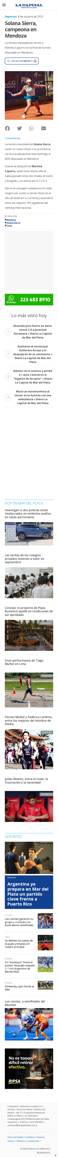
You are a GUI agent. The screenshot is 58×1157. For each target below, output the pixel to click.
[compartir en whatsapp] (35, 128)
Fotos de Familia (15, 1137)
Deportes (11, 16)
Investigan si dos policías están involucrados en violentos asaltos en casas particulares (28, 513)
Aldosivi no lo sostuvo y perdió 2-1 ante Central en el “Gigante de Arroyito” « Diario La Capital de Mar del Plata (29, 376)
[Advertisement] (29, 260)
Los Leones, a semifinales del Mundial (25, 1003)
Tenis (9, 225)
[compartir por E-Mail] (47, 128)
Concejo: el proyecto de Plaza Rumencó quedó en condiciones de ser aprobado (29, 611)
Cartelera (29, 1137)
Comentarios (12, 138)
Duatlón (47, 732)
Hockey (48, 1011)
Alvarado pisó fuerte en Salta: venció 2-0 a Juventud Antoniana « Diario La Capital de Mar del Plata (29, 331)
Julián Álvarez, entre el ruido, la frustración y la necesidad (26, 780)
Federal (9, 958)
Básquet (11, 877)
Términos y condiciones (27, 1141)
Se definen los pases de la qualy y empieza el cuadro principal (19, 943)
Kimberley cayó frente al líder (19, 988)
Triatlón (47, 675)
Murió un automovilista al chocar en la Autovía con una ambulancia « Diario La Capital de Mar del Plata (29, 397)
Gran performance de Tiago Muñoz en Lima (24, 662)
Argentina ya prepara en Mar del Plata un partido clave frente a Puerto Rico (27, 894)
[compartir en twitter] (23, 128)
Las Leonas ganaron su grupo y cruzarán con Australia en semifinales (19, 922)
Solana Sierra (13, 222)
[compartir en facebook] (11, 128)
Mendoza (11, 219)
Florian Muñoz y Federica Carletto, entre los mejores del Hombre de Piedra (29, 720)
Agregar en (22, 60)
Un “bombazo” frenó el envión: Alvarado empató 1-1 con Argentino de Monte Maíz (20, 966)
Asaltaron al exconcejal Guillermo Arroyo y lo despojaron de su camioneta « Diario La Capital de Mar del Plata (29, 354)
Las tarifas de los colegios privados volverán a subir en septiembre (24, 558)
